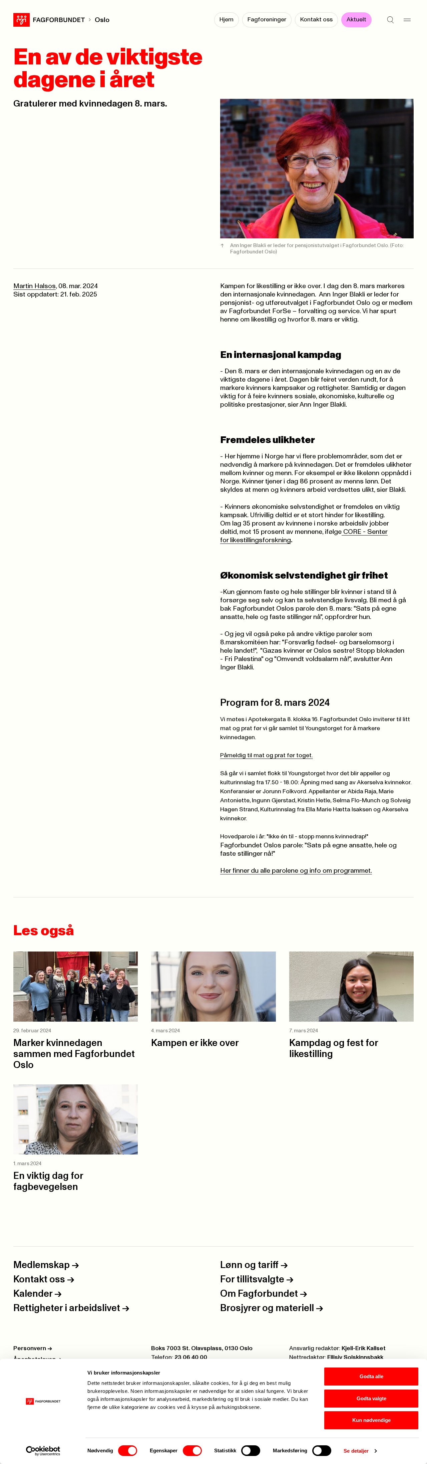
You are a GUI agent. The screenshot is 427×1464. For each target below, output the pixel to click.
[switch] (192, 1450)
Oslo (102, 20)
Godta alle (371, 1376)
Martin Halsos (34, 286)
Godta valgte (371, 1398)
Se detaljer (356, 1451)
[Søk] (390, 20)
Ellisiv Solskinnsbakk (355, 1357)
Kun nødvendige (371, 1420)
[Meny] (407, 20)
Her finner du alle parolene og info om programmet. (296, 870)
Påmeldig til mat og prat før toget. (266, 756)
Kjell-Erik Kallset (364, 1348)
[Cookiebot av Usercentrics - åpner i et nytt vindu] (43, 1451)
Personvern (32, 1348)
